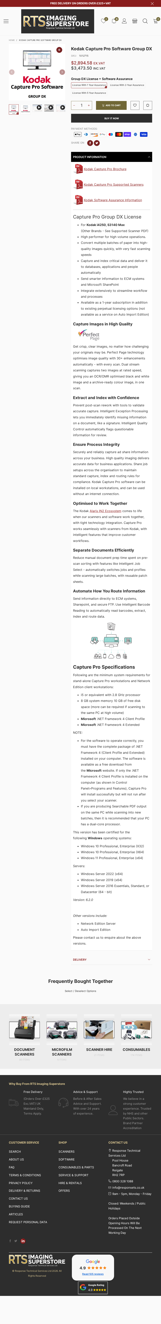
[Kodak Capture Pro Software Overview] (37, 108)
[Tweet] (97, 143)
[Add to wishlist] (135, 105)
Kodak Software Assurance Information (113, 200)
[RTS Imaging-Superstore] (57, 21)
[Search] (145, 21)
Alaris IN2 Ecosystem (105, 511)
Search (15, 1151)
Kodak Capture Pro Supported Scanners (114, 184)
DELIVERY (80, 959)
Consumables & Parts (76, 1167)
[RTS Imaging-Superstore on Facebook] (10, 1241)
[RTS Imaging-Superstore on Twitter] (15, 1241)
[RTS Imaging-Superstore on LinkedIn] (23, 1241)
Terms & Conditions (25, 1175)
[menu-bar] (8, 21)
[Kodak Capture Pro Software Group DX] (37, 72)
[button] (12, 72)
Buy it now (111, 118)
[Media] (59, 50)
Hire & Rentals (70, 1183)
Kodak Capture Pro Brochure (105, 169)
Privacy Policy (21, 1183)
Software (67, 1159)
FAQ (11, 1167)
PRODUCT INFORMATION (89, 157)
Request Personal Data (28, 1222)
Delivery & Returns (24, 1191)
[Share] (90, 143)
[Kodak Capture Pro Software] (25, 109)
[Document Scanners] (24, 1029)
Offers (64, 1191)
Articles (16, 1214)
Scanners (67, 1151)
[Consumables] (136, 1029)
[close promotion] (152, 3)
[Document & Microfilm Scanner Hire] (99, 1029)
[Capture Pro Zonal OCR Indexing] (61, 108)
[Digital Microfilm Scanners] (62, 1029)
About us (16, 1159)
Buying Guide (19, 1206)
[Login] (124, 21)
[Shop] (135, 21)
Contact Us (18, 1198)
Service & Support (74, 1175)
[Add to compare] (147, 105)
